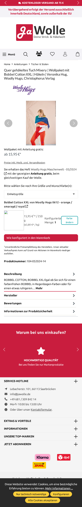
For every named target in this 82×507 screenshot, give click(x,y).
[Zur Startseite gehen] (41, 32)
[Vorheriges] (8, 123)
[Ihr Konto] (65, 54)
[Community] (39, 54)
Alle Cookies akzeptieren (42, 500)
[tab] (40, 281)
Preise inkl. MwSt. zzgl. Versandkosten (24, 162)
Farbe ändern (69, 220)
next (77, 3)
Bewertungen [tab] (12, 303)
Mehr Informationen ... (59, 488)
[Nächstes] (74, 123)
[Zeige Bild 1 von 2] (39, 142)
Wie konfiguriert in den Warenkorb (28, 237)
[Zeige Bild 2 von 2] (42, 142)
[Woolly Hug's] (24, 88)
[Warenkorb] (77, 54)
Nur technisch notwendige (31, 494)
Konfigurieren (61, 494)
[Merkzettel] (52, 54)
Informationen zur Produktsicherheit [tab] (28, 311)
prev (6, 3)
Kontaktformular (41, 409)
